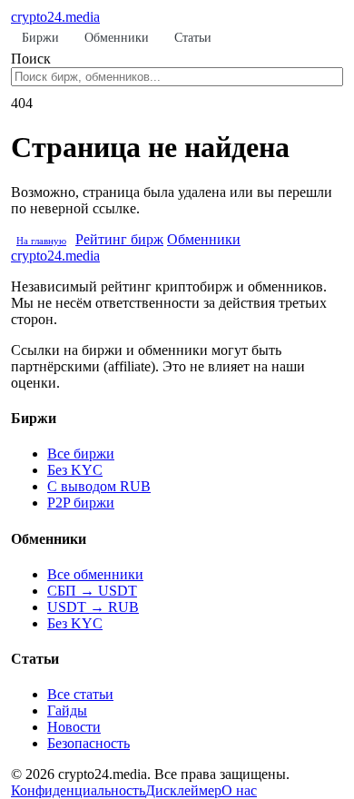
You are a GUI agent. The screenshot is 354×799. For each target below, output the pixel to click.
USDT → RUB (93, 607)
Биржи (40, 37)
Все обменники (95, 574)
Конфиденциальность (78, 790)
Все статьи (80, 694)
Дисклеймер (183, 790)
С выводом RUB (99, 486)
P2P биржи (80, 502)
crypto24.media (55, 17)
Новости (74, 727)
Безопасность (88, 743)
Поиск (31, 58)
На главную (41, 240)
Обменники (116, 37)
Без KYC (75, 470)
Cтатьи (192, 37)
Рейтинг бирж (119, 239)
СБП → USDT (92, 590)
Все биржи (80, 453)
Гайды (67, 710)
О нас (239, 790)
